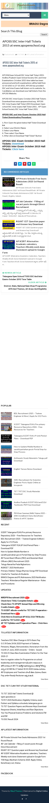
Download (18, 143)
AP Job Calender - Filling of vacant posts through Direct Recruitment (30, 204)
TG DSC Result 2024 (9, 719)
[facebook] (26, 799)
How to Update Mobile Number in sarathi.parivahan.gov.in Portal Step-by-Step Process (30, 449)
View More (44, 679)
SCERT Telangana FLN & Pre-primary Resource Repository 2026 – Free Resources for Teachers (29, 427)
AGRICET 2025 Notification (12, 568)
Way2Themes (16, 791)
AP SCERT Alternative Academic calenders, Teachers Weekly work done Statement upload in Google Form (23, 247)
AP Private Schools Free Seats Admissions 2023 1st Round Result (31, 181)
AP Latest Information (35, 54)
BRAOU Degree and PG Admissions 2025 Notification (23, 577)
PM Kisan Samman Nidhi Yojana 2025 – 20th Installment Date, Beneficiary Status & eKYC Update (30, 516)
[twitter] (22, 799)
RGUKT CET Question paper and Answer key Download (30, 222)
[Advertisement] (24, 322)
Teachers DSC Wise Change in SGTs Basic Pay (20, 640)
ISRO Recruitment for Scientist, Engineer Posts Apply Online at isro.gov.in (27, 482)
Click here (18, 149)
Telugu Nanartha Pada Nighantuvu (15, 564)
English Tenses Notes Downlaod (28, 469)
